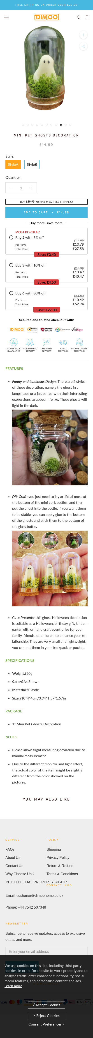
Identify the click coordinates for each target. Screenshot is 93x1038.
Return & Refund (59, 866)
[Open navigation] (6, 17)
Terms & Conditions (62, 874)
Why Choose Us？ (20, 874)
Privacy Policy (57, 858)
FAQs (9, 849)
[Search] (79, 17)
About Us (12, 858)
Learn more (13, 986)
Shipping (53, 849)
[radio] (46, 243)
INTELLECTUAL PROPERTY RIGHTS (25, 882)
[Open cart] (87, 17)
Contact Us (14, 866)
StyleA (13, 164)
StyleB (32, 164)
